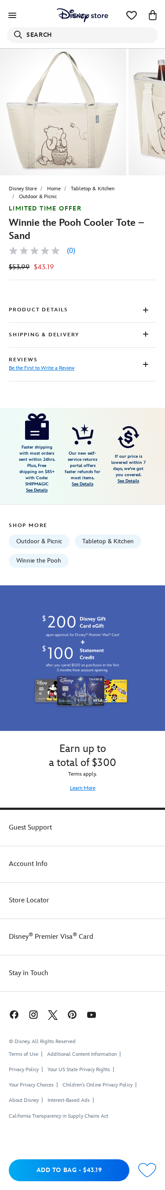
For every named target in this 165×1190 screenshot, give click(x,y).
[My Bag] (152, 15)
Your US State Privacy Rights (79, 1069)
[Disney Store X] (53, 1014)
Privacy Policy (24, 1069)
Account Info (28, 864)
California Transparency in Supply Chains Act (58, 1116)
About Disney (24, 1100)
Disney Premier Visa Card (51, 937)
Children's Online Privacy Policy (97, 1085)
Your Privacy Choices (31, 1085)
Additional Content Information (82, 1054)
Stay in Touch (28, 973)
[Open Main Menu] (12, 15)
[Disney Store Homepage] (82, 15)
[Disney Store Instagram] (33, 1014)
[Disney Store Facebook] (13, 1014)
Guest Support (30, 827)
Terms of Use (23, 1054)
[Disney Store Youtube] (91, 1014)
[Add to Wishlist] (147, 1170)
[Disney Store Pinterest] (72, 1014)
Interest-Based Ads (69, 1100)
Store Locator (29, 900)
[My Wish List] (131, 15)
